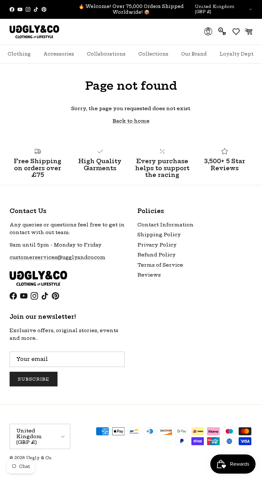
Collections (153, 54)
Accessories (58, 54)
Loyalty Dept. (237, 54)
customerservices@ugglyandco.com (57, 257)
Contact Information (165, 225)
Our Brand (194, 54)
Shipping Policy (159, 235)
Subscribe (33, 379)
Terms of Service (160, 265)
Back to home (131, 121)
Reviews (149, 275)
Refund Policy (156, 255)
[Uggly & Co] (34, 31)
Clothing (19, 54)
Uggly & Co (38, 457)
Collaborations (106, 54)
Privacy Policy (157, 245)
